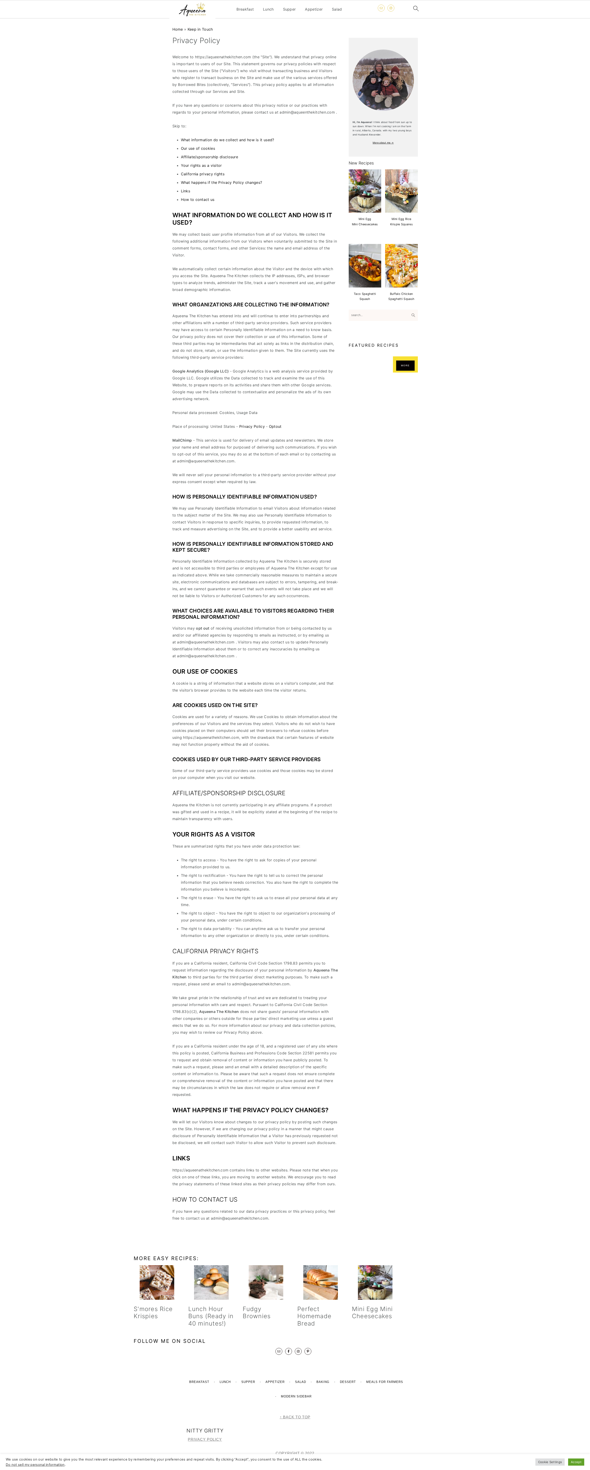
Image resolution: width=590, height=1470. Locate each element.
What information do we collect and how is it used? (228, 140)
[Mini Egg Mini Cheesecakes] (375, 1282)
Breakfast (245, 9)
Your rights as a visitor (201, 165)
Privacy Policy (252, 426)
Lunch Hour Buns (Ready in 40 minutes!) (211, 1316)
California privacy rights (203, 174)
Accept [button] (576, 1462)
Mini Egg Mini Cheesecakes (372, 1312)
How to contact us (198, 199)
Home (177, 29)
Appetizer (314, 9)
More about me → (383, 142)
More (405, 365)
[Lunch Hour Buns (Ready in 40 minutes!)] (211, 1282)
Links (185, 191)
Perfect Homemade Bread (314, 1316)
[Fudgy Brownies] (266, 1282)
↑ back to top (295, 1417)
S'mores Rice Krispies (153, 1312)
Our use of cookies (198, 148)
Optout (275, 426)
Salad (337, 9)
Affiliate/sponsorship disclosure (209, 157)
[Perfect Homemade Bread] (320, 1282)
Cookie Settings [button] (550, 1462)
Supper (289, 9)
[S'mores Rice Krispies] (157, 1282)
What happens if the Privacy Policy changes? (221, 182)
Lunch (268, 9)
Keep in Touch (200, 29)
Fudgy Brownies (257, 1312)
